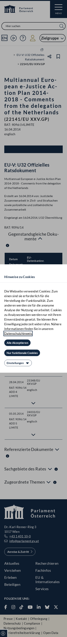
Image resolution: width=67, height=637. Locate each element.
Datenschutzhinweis (18, 333)
